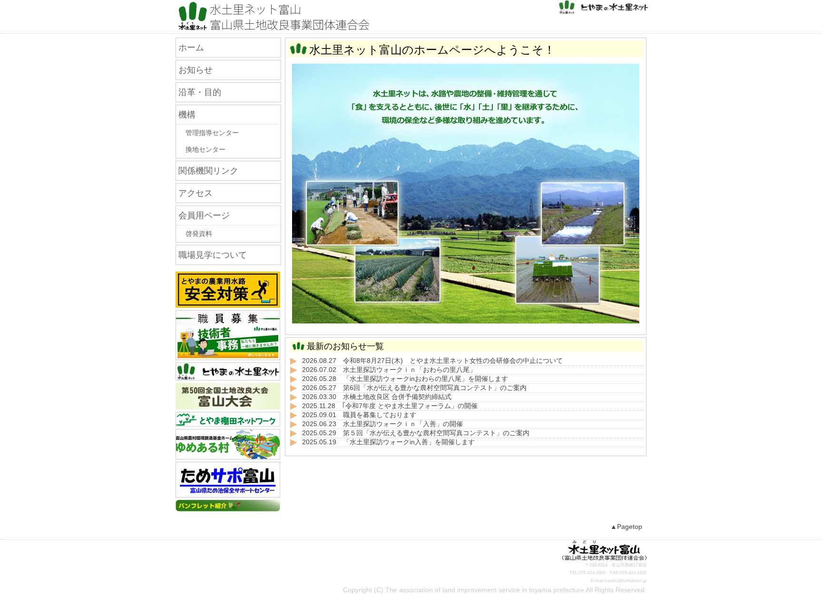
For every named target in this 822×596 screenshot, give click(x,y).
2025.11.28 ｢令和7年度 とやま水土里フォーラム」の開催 (390, 406)
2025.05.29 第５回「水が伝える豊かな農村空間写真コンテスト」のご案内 (415, 433)
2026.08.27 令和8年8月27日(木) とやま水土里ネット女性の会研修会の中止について (432, 360)
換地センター (205, 149)
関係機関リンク (208, 171)
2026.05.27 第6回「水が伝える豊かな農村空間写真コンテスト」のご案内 (414, 387)
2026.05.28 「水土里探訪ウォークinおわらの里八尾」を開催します (405, 378)
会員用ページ (204, 215)
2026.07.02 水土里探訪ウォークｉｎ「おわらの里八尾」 (389, 369)
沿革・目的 (199, 92)
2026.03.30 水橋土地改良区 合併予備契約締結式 (376, 397)
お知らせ (195, 70)
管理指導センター (212, 133)
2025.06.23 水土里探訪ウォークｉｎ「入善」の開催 (382, 424)
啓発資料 (199, 233)
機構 (187, 114)
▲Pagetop (626, 526)
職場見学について (212, 255)
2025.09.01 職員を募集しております (359, 415)
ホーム (191, 47)
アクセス (195, 193)
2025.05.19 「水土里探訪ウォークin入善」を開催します (388, 442)
